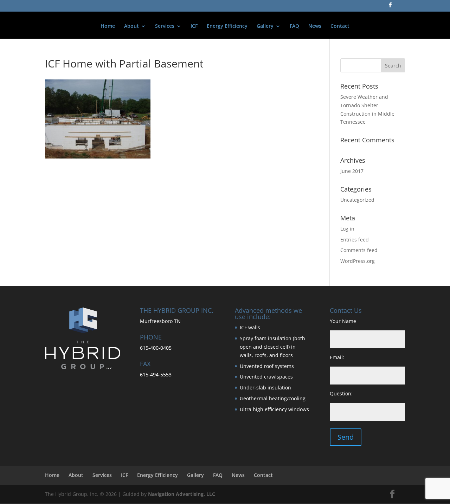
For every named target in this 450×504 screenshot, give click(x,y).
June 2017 (352, 171)
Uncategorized (357, 199)
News (314, 26)
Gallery (265, 26)
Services (164, 26)
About (131, 26)
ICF (194, 26)
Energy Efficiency (227, 26)
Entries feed (354, 239)
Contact (339, 26)
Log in (347, 228)
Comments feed (359, 250)
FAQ (294, 26)
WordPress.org (357, 261)
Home (108, 26)
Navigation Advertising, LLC (181, 494)
